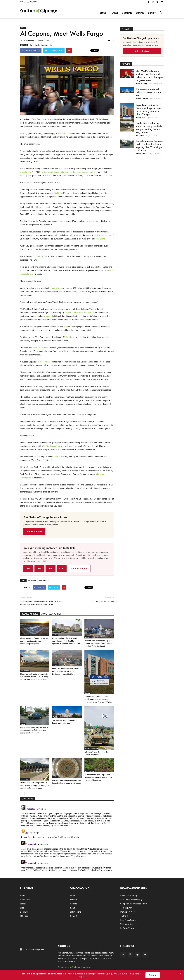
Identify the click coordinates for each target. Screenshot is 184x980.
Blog (22, 907)
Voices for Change (91, 748)
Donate (140, 13)
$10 (28, 568)
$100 (61, 568)
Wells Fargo (43, 580)
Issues (103, 13)
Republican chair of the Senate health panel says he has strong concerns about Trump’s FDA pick (98, 699)
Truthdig (124, 916)
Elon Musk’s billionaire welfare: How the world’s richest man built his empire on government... (149, 75)
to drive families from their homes (79, 312)
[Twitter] (157, 2)
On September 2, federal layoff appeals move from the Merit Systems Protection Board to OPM (66, 641)
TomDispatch (126, 907)
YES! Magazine (126, 924)
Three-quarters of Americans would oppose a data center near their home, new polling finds (34, 641)
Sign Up (152, 13)
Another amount (79, 568)
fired (66, 326)
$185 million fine (65, 133)
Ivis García (140, 135)
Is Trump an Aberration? (103, 601)
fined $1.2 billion (40, 348)
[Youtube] (162, 2)
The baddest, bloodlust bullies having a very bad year (149, 91)
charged (99, 151)
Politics (23, 28)
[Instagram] (153, 2)
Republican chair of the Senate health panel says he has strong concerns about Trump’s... (148, 109)
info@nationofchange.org (79, 967)
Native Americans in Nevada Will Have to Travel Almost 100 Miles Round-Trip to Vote (41, 603)
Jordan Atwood (141, 153)
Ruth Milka (140, 118)
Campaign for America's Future (41, 45)
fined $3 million (78, 291)
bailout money (26, 172)
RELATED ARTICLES (30, 614)
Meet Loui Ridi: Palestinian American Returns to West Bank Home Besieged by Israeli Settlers (66, 671)
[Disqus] (67, 838)
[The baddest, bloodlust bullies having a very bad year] (67, 712)
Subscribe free (34, 531)
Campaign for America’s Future (133, 903)
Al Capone (100, 239)
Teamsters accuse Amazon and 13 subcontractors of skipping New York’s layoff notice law (34, 730)
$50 (50, 568)
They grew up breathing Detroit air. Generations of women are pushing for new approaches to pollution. (34, 676)
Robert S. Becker (142, 98)
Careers (73, 903)
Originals (127, 13)
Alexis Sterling (141, 83)
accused (49, 316)
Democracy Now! (128, 912)
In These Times (127, 928)
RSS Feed (24, 916)
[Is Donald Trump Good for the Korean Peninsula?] (99, 728)
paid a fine (56, 288)
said (56, 456)
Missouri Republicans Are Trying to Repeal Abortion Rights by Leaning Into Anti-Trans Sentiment (98, 643)
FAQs (72, 907)
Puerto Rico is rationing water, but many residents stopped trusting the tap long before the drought (34, 785)
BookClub (24, 912)
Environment (25, 635)
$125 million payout (51, 446)
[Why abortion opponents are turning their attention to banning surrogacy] (67, 768)
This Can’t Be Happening (131, 899)
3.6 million (68, 337)
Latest (115, 13)
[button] (160, 12)
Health (87, 693)
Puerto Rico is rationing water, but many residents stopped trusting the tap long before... (149, 127)
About (72, 895)
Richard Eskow (28, 40)
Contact (73, 916)
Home (22, 895)
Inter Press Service (128, 920)
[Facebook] (149, 2)
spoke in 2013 (55, 193)
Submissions (75, 912)
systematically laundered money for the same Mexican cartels (68, 172)
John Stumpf (41, 256)
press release (46, 362)
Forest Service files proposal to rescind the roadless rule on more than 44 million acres (98, 777)
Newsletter (25, 899)
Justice (55, 635)
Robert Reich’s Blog (128, 895)
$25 (39, 568)
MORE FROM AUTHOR (51, 614)
